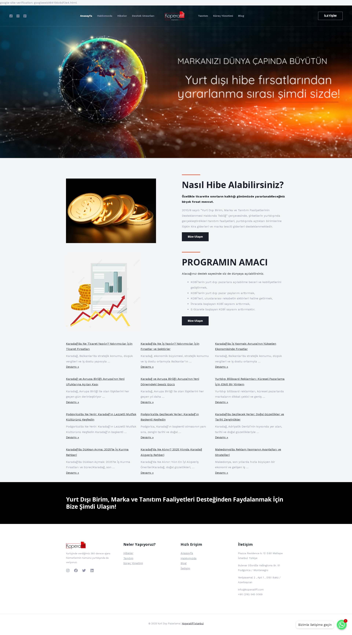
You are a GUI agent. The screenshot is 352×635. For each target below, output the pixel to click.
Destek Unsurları (143, 15)
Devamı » (72, 366)
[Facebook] (11, 16)
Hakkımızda (104, 15)
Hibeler (122, 15)
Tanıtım (203, 15)
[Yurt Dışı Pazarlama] (174, 15)
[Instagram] (18, 16)
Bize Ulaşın (195, 236)
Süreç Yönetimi (223, 15)
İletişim (185, 568)
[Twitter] (84, 570)
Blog (241, 15)
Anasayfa (86, 15)
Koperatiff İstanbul (193, 623)
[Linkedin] (92, 570)
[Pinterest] (25, 16)
